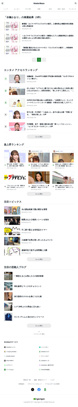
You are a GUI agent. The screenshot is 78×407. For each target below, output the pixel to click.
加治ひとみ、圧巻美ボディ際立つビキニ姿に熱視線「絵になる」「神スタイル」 (64, 165)
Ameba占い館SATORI (47, 365)
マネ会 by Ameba (11, 351)
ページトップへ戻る (39, 334)
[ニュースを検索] (75, 3)
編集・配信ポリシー (40, 380)
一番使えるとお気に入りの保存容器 (28, 276)
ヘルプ (52, 380)
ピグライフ (9, 365)
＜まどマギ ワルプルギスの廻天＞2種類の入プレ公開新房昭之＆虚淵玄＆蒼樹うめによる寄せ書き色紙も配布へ (48, 37)
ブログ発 (28, 9)
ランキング (72, 9)
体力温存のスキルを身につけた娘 (28, 296)
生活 (50, 9)
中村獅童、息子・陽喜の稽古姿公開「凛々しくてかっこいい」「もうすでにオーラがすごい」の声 (49, 125)
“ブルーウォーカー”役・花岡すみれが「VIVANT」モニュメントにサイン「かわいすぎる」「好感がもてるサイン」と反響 (16, 188)
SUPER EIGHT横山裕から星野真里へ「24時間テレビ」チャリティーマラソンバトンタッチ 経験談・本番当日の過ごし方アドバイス (50, 102)
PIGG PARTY (10, 360)
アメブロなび (10, 369)
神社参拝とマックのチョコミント (28, 286)
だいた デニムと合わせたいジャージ (29, 317)
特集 (39, 9)
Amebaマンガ (45, 360)
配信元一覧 (27, 380)
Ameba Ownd (10, 356)
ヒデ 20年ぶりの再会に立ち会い (27, 306)
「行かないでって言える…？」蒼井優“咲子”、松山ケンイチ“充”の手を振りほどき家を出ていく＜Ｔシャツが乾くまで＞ (40, 188)
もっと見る (39, 137)
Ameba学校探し (45, 369)
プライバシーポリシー (35, 384)
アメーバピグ (45, 356)
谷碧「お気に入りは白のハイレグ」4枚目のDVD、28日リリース (64, 186)
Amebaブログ (45, 351)
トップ (5, 9)
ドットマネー (45, 347)
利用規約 (21, 384)
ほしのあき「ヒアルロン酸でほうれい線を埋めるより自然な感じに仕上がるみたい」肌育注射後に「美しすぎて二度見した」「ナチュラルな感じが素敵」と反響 (50, 90)
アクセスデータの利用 (52, 384)
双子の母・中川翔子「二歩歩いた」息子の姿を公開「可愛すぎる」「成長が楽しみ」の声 (15, 165)
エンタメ (17, 9)
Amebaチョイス (10, 347)
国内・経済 (61, 9)
